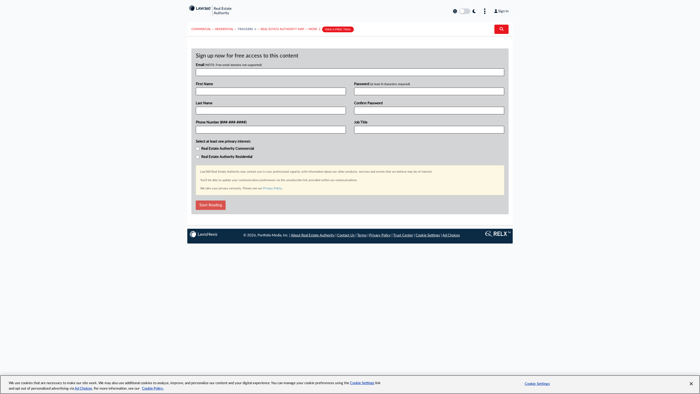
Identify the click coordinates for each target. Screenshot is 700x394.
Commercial (201, 29)
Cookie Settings (428, 235)
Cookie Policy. (153, 388)
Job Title (361, 122)
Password (382, 84)
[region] (350, 384)
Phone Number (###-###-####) (221, 122)
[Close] (691, 384)
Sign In (503, 11)
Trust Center (403, 235)
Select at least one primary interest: (223, 141)
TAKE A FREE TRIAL (338, 29)
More (312, 29)
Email (229, 65)
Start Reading (210, 205)
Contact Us (346, 235)
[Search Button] (501, 29)
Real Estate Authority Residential (226, 157)
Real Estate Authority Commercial (227, 148)
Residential (224, 29)
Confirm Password (368, 103)
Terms (362, 235)
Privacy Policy (272, 188)
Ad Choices (451, 235)
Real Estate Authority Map (282, 29)
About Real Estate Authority (313, 235)
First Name (204, 84)
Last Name (204, 103)
